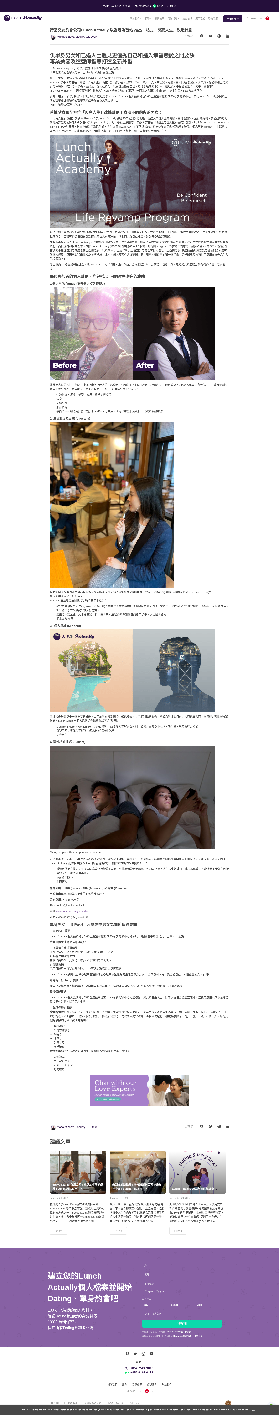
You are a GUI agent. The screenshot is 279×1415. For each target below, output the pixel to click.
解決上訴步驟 (115, 1403)
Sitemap (134, 1403)
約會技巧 (187, 18)
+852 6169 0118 (166, 6)
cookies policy (171, 1409)
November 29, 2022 (179, 1198)
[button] (254, 18)
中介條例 (55, 1403)
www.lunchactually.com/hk (72, 911)
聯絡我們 (213, 18)
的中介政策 (186, 1332)
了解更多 (58, 1231)
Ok (253, 1410)
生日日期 (147, 1298)
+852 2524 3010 (124, 6)
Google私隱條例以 (182, 1336)
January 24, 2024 (59, 1198)
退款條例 (72, 1403)
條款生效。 (199, 1336)
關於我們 (135, 18)
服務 (147, 18)
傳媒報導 (172, 18)
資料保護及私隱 (92, 1403)
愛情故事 (159, 18)
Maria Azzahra (65, 36)
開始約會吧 (233, 18)
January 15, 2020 (86, 36)
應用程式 (200, 18)
